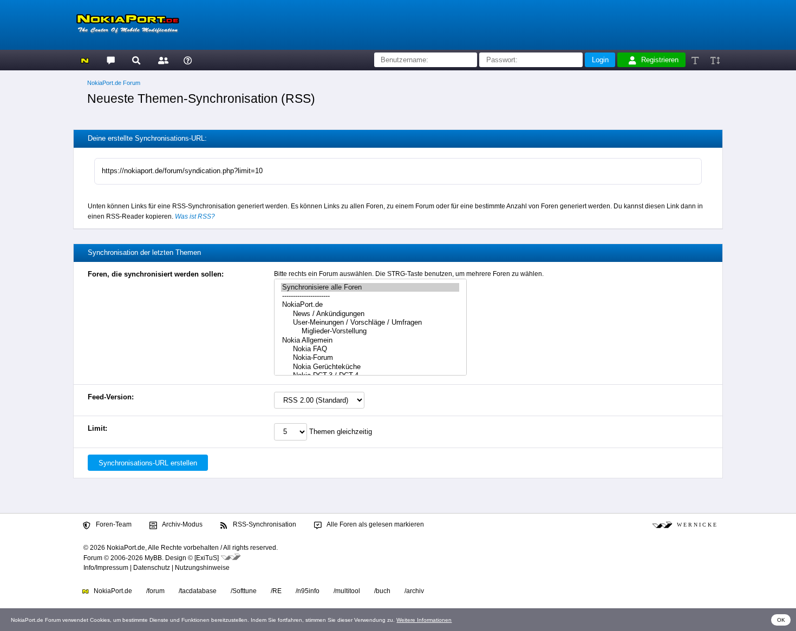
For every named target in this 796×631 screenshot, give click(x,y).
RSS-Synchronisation (263, 524)
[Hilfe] (187, 60)
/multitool (347, 591)
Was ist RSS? (195, 216)
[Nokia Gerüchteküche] (370, 367)
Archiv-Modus (182, 524)
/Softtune (244, 591)
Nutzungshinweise (202, 567)
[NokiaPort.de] (370, 304)
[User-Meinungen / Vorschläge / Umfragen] (370, 322)
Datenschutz (151, 567)
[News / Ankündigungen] (370, 314)
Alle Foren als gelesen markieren (374, 524)
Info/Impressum (105, 567)
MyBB (153, 558)
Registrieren (659, 60)
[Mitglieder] (161, 60)
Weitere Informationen (424, 620)
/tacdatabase (198, 591)
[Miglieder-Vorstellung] (370, 331)
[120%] (714, 60)
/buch (382, 591)
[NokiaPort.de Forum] (110, 60)
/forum (155, 591)
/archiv (414, 591)
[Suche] (136, 60)
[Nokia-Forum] (370, 357)
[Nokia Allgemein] (370, 340)
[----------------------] (370, 296)
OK (781, 620)
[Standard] (696, 60)
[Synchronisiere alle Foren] (370, 287)
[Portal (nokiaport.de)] (84, 60)
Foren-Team (113, 524)
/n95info (307, 591)
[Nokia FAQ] (370, 349)
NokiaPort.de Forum (113, 83)
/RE (276, 591)
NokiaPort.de (112, 591)
